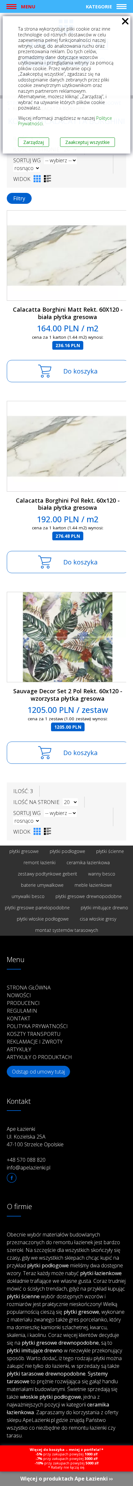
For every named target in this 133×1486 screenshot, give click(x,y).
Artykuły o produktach (39, 1057)
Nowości (19, 995)
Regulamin (22, 1010)
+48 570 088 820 (26, 1159)
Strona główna (29, 987)
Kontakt (18, 1018)
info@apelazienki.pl (28, 1167)
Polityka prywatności (37, 1026)
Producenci (23, 1003)
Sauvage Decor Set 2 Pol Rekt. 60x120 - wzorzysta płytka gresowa (67, 694)
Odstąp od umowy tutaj (38, 1071)
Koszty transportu (33, 1033)
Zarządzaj (33, 142)
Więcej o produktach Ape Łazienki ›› (66, 1478)
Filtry (19, 198)
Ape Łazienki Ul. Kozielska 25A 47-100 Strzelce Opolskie (35, 1136)
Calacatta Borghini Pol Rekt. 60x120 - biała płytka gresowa (68, 504)
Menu (28, 6)
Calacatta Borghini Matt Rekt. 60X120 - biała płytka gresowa (68, 313)
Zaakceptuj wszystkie (87, 142)
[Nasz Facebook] (11, 1178)
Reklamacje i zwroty (35, 1041)
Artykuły (19, 1049)
